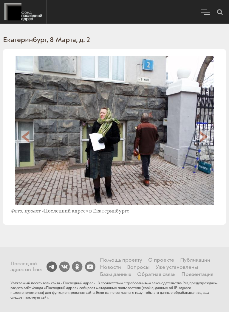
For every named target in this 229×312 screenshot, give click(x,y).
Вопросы (138, 267)
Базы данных (115, 274)
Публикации (195, 260)
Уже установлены (177, 267)
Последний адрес (23, 12)
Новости (110, 267)
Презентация (197, 274)
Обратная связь (156, 274)
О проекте (161, 260)
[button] (220, 12)
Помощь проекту (121, 260)
